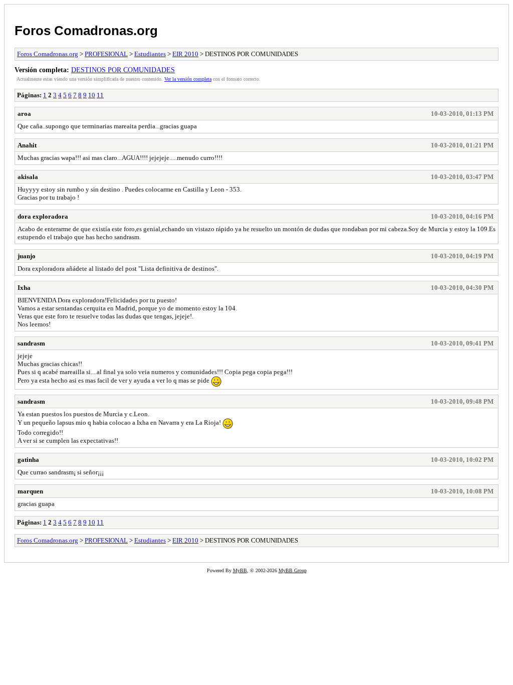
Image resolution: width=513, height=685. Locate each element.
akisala (28, 177)
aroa (24, 113)
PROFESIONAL (106, 54)
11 (100, 95)
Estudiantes (150, 54)
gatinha (28, 459)
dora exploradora (43, 216)
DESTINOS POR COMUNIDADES (123, 70)
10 (91, 95)
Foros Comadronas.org (86, 30)
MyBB (240, 570)
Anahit (27, 145)
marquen (30, 491)
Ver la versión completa (187, 79)
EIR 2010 (185, 54)
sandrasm (31, 343)
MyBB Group (293, 570)
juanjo (27, 256)
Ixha (24, 287)
